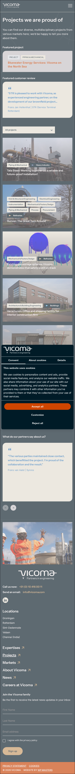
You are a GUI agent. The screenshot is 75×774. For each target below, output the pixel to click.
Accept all (37, 406)
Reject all (37, 423)
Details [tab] (62, 360)
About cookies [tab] (37, 360)
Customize (37, 414)
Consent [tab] (13, 360)
